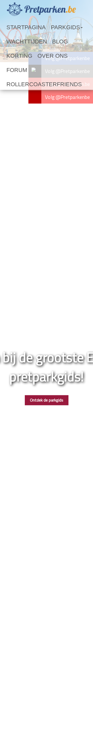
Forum (36, 56)
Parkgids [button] (47, 27)
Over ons (15, 56)
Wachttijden (20, 41)
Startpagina (19, 27)
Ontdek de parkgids (46, 400)
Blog (44, 41)
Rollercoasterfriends (30, 70)
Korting (62, 41)
